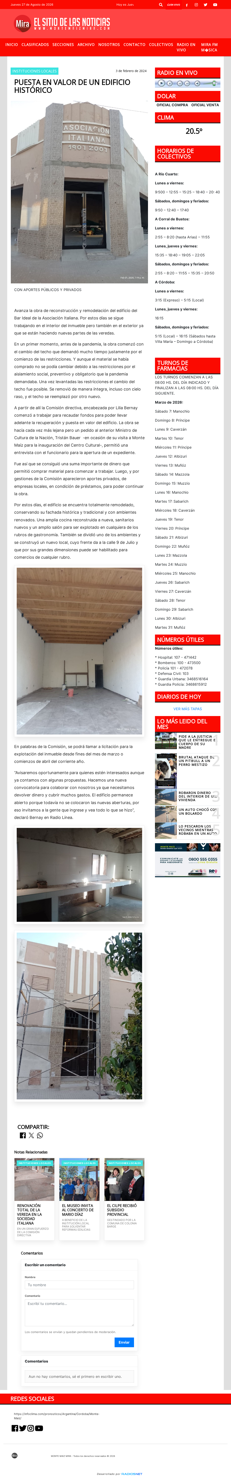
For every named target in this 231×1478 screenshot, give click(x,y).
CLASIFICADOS (35, 44)
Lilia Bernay (79, 60)
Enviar (124, 1342)
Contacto (135, 44)
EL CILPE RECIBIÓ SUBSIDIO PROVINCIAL (122, 1210)
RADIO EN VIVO (186, 47)
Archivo (86, 44)
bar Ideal (103, 60)
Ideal (123, 60)
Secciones (63, 44)
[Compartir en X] (31, 1135)
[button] (161, 4)
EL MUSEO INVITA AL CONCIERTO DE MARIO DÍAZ (78, 1210)
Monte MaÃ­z (151, 60)
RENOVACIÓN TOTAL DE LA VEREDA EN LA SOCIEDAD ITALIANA (29, 1215)
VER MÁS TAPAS (187, 709)
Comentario (32, 1295)
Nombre (30, 1277)
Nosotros (109, 44)
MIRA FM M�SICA (209, 47)
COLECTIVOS (161, 44)
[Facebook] (187, 4)
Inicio (11, 44)
